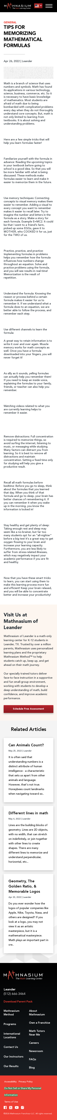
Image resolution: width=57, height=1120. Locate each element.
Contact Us (11, 1047)
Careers (34, 1043)
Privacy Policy (26, 1082)
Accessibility (10, 1082)
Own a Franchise (39, 1023)
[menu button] (38, 5)
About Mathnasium (37, 1013)
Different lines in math (28, 813)
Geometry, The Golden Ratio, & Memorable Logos (24, 887)
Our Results (11, 1066)
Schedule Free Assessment (28, 709)
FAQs (32, 1059)
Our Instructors (13, 1056)
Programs (10, 1024)
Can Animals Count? (26, 745)
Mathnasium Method (11, 1013)
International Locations (12, 1035)
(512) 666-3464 (15, 994)
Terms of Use (11, 1102)
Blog (32, 1067)
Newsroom (36, 1051)
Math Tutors (37, 1033)
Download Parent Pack (18, 1001)
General (10, 22)
